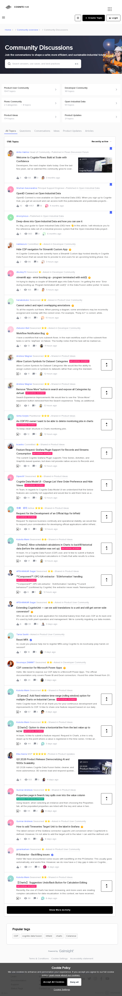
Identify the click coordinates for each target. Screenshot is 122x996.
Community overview (27, 29)
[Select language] (78, 18)
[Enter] (8, 63)
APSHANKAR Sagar (26, 571)
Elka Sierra (21, 754)
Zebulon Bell (22, 328)
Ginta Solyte (22, 415)
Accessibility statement (81, 958)
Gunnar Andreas (24, 790)
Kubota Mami (22, 539)
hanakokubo (22, 300)
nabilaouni (21, 244)
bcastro (20, 444)
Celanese (71, 936)
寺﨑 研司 (21, 508)
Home (8, 29)
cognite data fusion (32, 936)
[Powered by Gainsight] (61, 952)
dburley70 (21, 272)
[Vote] (17, 374)
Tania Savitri (22, 634)
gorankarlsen (23, 849)
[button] (61, 989)
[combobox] (43, 63)
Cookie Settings (59, 958)
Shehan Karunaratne (26, 188)
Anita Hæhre (22, 152)
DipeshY (20, 476)
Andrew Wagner (24, 356)
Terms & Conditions (39, 958)
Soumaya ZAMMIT (25, 662)
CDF (16, 936)
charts (59, 936)
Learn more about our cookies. (64, 975)
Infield (49, 936)
